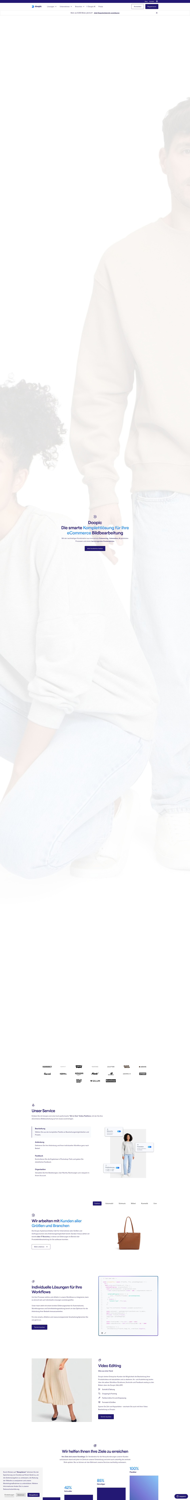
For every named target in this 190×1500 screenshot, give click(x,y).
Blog (146, 1)
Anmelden (137, 7)
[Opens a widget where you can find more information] (181, 1496)
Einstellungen (9, 1495)
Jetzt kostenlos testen (95, 548)
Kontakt (151, 1)
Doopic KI (91, 7)
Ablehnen (20, 1495)
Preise (100, 7)
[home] (37, 6)
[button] (52, 6)
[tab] (61, 1132)
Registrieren (151, 7)
